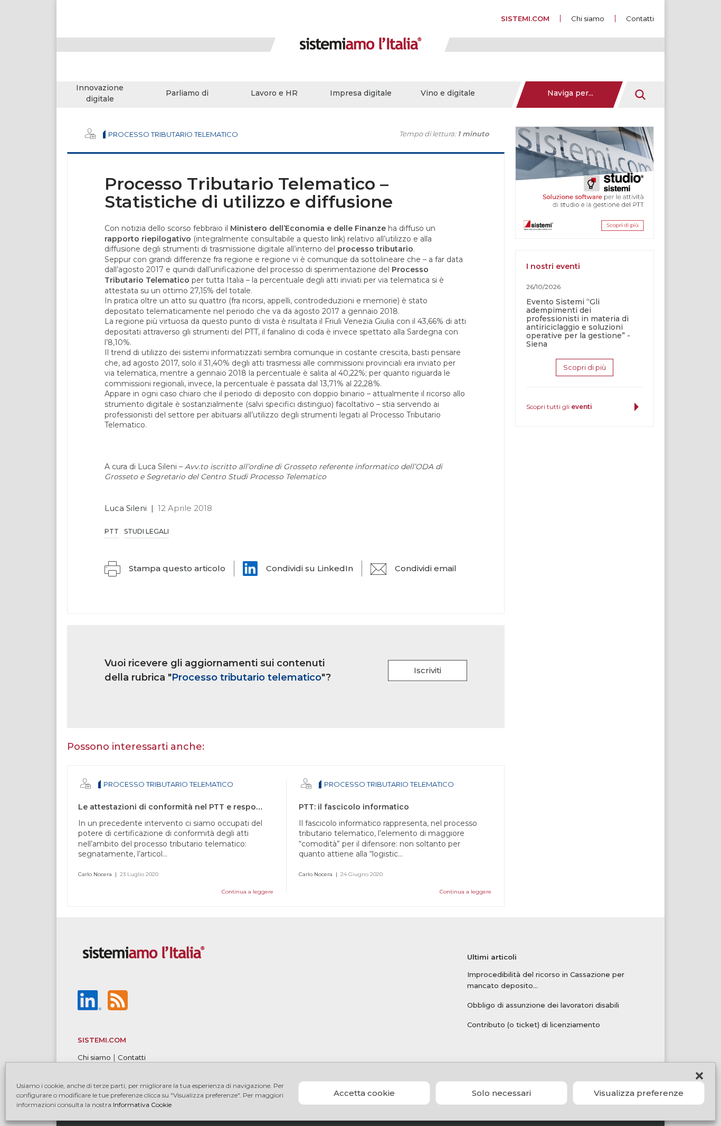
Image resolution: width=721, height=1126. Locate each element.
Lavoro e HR (274, 93)
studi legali (146, 531)
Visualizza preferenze (639, 1093)
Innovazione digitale (100, 93)
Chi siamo (587, 18)
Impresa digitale (361, 93)
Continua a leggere (247, 891)
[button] (699, 1076)
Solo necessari (501, 1093)
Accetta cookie (364, 1093)
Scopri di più (584, 367)
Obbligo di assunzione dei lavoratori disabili (543, 1005)
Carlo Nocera (95, 874)
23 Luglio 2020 (139, 874)
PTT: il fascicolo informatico (354, 807)
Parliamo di (187, 93)
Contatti (640, 18)
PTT (112, 531)
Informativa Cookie (142, 1105)
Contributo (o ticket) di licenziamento (533, 1024)
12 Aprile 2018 (185, 508)
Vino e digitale (448, 93)
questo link (323, 239)
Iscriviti (427, 670)
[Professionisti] (90, 133)
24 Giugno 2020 (361, 874)
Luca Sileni (126, 508)
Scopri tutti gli (559, 407)
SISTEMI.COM (525, 18)
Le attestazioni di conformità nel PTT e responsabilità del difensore (211, 807)
